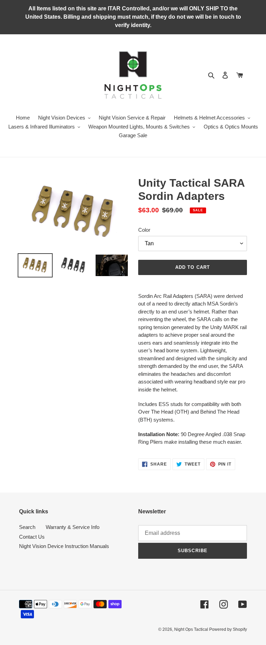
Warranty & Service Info (72, 527)
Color (144, 230)
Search (27, 527)
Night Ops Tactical (191, 629)
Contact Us (32, 537)
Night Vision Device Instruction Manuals (64, 546)
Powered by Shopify (228, 629)
